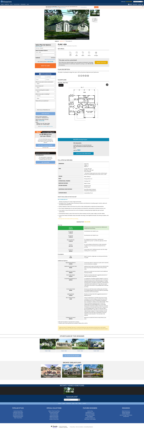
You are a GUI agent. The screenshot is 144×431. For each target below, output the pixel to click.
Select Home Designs (90, 413)
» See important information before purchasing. (68, 218)
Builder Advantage (126, 412)
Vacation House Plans (54, 419)
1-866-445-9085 (50, 61)
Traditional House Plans (18, 416)
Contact (84, 403)
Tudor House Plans (18, 417)
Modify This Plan (101, 62)
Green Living (90, 411)
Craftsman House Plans (18, 412)
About (80, 403)
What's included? (39, 46)
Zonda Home (126, 416)
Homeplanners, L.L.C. (90, 412)
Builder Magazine (126, 413)
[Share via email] (79, 76)
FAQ (76, 403)
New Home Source (126, 411)
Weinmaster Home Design (90, 419)
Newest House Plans (54, 416)
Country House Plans (18, 411)
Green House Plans (54, 413)
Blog (73, 403)
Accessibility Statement (88, 426)
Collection (16, 4)
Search (59, 403)
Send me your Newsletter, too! (43, 109)
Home (59, 45)
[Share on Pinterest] (88, 76)
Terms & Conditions (55, 7)
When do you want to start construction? (44, 82)
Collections (68, 403)
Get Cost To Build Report (45, 145)
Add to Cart (45, 66)
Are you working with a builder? (42, 90)
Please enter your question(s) (42, 100)
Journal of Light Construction (126, 415)
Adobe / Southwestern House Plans (70, 45)
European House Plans (18, 413)
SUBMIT (96, 7)
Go (142, 1)
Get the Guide (45, 162)
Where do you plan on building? (43, 94)
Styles (63, 403)
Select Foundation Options (42, 50)
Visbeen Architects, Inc (90, 417)
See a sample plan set (62, 199)
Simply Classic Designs (90, 415)
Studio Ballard (90, 416)
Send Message (45, 113)
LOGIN (139, 4)
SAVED (130, 4)
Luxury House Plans (54, 415)
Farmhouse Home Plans (18, 415)
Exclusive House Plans (54, 412)
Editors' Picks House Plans (54, 411)
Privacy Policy (63, 7)
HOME (2, 4)
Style (11, 4)
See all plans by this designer (72, 355)
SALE (28, 4)
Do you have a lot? (39, 86)
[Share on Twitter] (86, 76)
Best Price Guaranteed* (50, 59)
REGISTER (135, 4)
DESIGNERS (23, 4)
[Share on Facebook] (83, 76)
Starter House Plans (54, 417)
